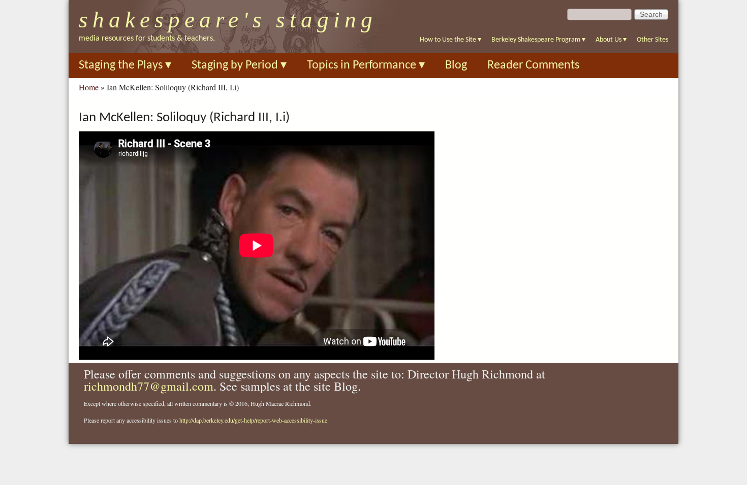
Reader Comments (533, 65)
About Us (611, 40)
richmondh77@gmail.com (148, 386)
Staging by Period (239, 65)
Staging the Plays (125, 65)
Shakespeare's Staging (228, 19)
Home (89, 87)
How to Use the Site (450, 40)
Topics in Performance (366, 65)
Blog (456, 65)
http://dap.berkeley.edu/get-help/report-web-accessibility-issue (253, 420)
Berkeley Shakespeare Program (538, 40)
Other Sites (652, 40)
